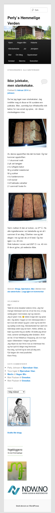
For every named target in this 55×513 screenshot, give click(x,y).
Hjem (10, 42)
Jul (25, 48)
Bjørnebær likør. (30, 367)
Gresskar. (26, 377)
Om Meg (19, 54)
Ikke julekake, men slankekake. (20, 83)
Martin (10, 374)
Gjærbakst (25, 288)
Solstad (11, 60)
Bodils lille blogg (14, 432)
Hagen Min (21, 42)
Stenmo (22, 60)
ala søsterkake (13, 291)
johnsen (10, 93)
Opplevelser (32, 54)
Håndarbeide (13, 48)
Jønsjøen (34, 48)
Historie (34, 42)
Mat (9, 54)
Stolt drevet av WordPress (27, 505)
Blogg (17, 288)
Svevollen (34, 60)
